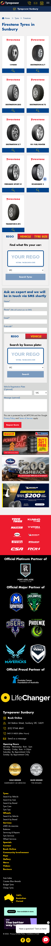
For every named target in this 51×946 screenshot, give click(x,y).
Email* (7, 318)
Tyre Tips (7, 809)
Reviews (7, 869)
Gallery (7, 859)
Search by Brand (10, 803)
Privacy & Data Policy (17, 934)
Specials (7, 842)
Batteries (6, 829)
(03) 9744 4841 (16, 728)
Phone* (18, 309)
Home (7, 18)
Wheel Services (9, 839)
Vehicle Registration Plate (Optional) (14, 388)
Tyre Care (7, 806)
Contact (7, 845)
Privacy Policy (9, 418)
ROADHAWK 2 (38, 184)
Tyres (5, 793)
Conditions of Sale (32, 934)
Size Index (7, 878)
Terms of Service (26, 418)
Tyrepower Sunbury (27, 8)
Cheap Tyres (8, 887)
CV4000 (13, 65)
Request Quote (12, 425)
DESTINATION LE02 (13, 105)
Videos (6, 865)
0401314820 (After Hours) (18, 733)
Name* (7, 301)
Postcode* (8, 326)
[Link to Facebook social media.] (23, 940)
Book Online (9, 849)
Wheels (7, 813)
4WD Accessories (10, 826)
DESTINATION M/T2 (38, 105)
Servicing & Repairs (11, 832)
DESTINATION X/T (13, 144)
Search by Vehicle (10, 796)
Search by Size (9, 800)
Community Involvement (16, 852)
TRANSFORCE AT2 (13, 224)
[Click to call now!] (29, 3)
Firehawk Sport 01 (13, 184)
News (6, 862)
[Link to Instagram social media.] (28, 940)
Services (7, 822)
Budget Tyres (8, 884)
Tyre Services (8, 835)
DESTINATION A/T (37, 65)
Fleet (5, 855)
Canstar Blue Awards (12, 881)
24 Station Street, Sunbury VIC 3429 (26, 723)
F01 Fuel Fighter (37, 144)
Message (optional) (12, 397)
